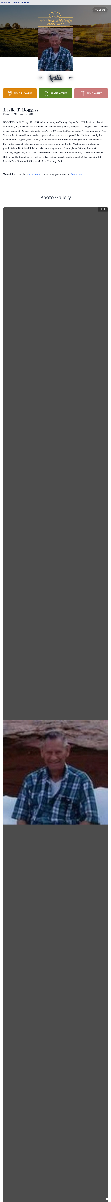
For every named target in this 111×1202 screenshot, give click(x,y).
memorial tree (36, 174)
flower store (76, 174)
